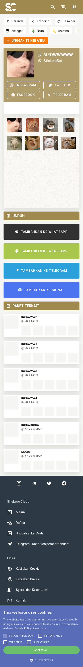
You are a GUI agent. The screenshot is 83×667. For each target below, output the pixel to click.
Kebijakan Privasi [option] (28, 579)
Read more (39, 628)
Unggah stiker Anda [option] (30, 533)
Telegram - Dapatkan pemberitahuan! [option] (42, 544)
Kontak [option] (21, 600)
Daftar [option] (20, 523)
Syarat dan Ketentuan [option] (31, 590)
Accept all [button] (41, 650)
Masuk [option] (20, 512)
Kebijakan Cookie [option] (28, 568)
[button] (63, 7)
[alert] (41, 636)
